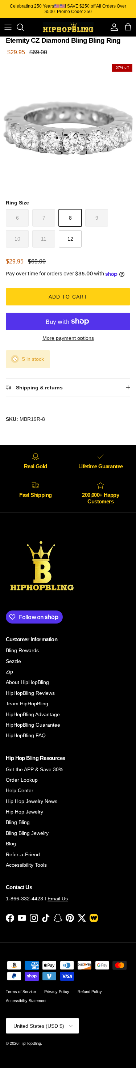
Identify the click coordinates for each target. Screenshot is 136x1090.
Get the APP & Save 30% (34, 769)
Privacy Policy (56, 991)
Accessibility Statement (26, 1000)
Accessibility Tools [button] (26, 865)
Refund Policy (90, 991)
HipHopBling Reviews (30, 693)
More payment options (68, 338)
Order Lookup (22, 780)
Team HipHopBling (27, 703)
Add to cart (68, 297)
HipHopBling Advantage (33, 714)
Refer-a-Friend (23, 854)
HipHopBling (30, 1043)
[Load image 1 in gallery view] (68, 128)
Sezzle (13, 661)
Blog (11, 843)
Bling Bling (18, 822)
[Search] (24, 27)
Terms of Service (21, 991)
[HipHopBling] (68, 27)
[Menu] (8, 27)
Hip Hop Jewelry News (31, 801)
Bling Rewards (22, 650)
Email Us (58, 898)
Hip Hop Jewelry (24, 812)
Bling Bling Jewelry (27, 833)
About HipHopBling (27, 682)
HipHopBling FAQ (26, 735)
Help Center (19, 790)
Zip (9, 672)
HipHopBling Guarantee (33, 725)
